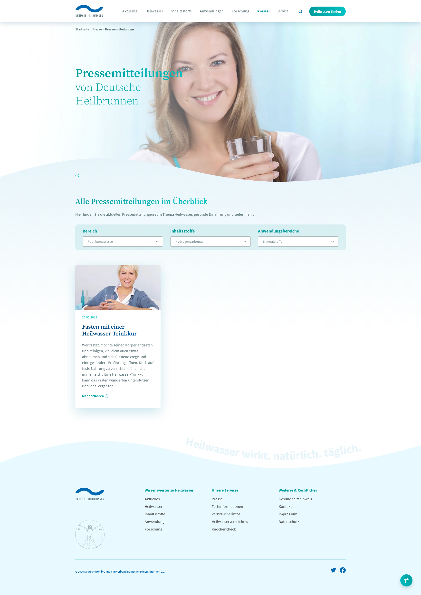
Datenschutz (289, 521)
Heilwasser (154, 11)
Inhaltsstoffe (181, 11)
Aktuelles (129, 11)
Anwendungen (212, 11)
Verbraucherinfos (226, 513)
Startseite (82, 29)
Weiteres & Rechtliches (298, 490)
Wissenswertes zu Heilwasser (169, 490)
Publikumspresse (100, 241)
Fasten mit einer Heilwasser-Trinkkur (109, 330)
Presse (262, 11)
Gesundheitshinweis (295, 498)
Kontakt (285, 506)
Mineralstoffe (272, 241)
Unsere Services (225, 490)
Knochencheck (224, 529)
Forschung (240, 11)
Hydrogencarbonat (189, 241)
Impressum (288, 513)
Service (282, 11)
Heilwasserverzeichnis (230, 521)
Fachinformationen (227, 506)
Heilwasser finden (327, 11)
